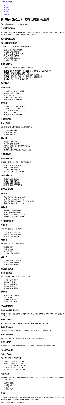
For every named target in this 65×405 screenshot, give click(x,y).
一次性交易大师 (5, 2)
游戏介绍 (6, 5)
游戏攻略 (6, 9)
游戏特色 (6, 7)
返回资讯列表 (6, 14)
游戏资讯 (6, 11)
